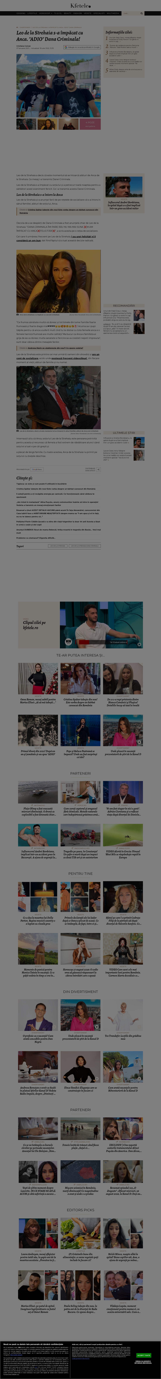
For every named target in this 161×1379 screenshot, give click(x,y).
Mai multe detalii (16, 1355)
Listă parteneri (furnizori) (80, 1358)
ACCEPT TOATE (144, 1355)
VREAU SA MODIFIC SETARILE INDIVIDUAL (143, 1362)
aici (36, 1367)
